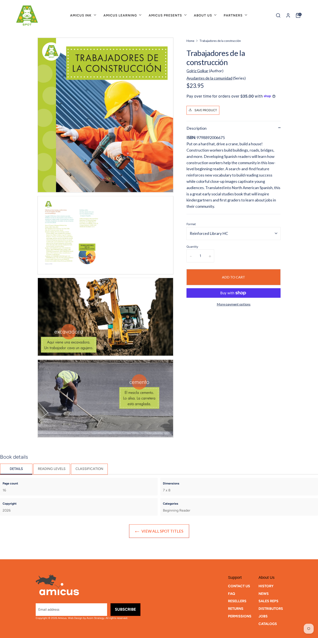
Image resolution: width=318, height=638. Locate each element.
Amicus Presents (166, 15)
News (264, 594)
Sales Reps (268, 601)
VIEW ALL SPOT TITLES (162, 531)
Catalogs (268, 624)
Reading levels (52, 469)
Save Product (205, 110)
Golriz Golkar (197, 70)
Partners (234, 15)
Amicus (62, 618)
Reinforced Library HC (209, 233)
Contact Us (239, 586)
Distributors (271, 609)
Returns (235, 609)
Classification (89, 469)
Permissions (239, 616)
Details (16, 469)
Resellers (237, 601)
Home (190, 41)
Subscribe (125, 609)
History (266, 586)
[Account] (288, 15)
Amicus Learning (120, 15)
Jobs (263, 616)
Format (191, 224)
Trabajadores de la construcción (220, 41)
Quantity (192, 246)
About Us (203, 15)
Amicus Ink (81, 15)
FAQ (231, 594)
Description (196, 128)
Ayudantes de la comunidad (209, 77)
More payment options (234, 304)
